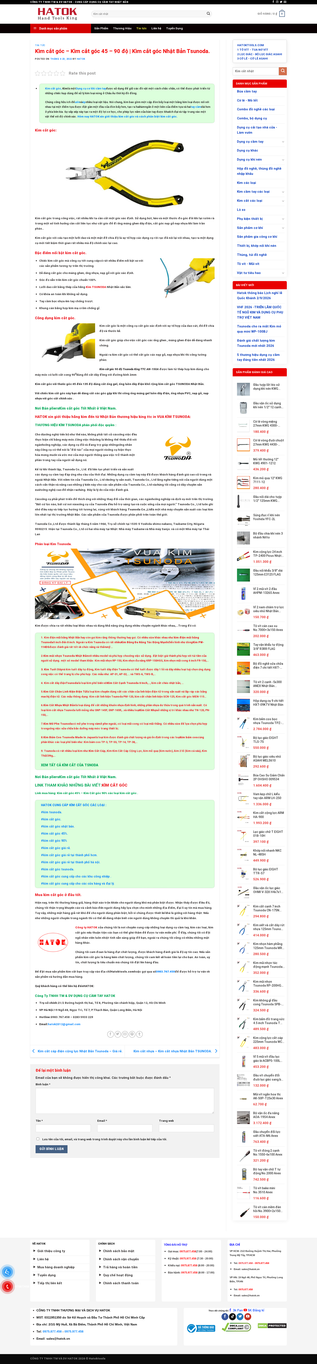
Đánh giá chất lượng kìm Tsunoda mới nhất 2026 (256, 343)
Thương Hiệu (122, 28)
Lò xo (241, 210)
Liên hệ (156, 28)
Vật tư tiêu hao (249, 273)
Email (102, 1120)
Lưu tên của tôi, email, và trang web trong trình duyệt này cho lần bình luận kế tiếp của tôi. (104, 1139)
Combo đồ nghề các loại (256, 109)
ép (84, 102)
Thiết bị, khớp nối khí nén (256, 246)
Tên (39, 1120)
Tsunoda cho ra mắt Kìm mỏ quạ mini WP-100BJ (259, 328)
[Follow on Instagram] (277, 2)
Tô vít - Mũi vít (248, 264)
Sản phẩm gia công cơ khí (257, 237)
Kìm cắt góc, (53, 88)
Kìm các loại (246, 183)
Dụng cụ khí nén (249, 159)
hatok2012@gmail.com (64, 1024)
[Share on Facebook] (110, 1034)
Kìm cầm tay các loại (253, 192)
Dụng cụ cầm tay (250, 142)
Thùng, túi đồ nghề (252, 255)
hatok (81, 59)
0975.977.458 (188, 1258)
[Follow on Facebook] (273, 2)
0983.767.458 (165, 971)
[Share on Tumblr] (139, 1034)
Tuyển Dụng (174, 28)
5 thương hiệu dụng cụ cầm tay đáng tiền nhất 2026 (258, 357)
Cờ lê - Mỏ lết (247, 100)
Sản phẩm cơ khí (250, 228)
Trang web (166, 1120)
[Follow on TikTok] (232, 1316)
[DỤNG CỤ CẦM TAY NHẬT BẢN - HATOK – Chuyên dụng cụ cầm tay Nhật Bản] (57, 14)
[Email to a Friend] (125, 1034)
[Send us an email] (285, 2)
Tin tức (141, 28)
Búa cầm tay (247, 91)
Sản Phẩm (101, 28)
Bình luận (43, 1084)
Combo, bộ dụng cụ (252, 118)
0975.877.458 (52, 1331)
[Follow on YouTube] (247, 1316)
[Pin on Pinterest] (132, 1034)
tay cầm (196, 106)
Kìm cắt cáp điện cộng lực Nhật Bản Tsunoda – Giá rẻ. (79, 1051)
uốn (77, 102)
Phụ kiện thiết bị (250, 219)
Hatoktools (97, 1358)
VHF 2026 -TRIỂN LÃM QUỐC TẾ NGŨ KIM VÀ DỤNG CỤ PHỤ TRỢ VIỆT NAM (260, 312)
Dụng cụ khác (247, 150)
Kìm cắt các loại (249, 201)
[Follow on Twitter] (281, 2)
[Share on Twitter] (118, 1034)
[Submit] (208, 14)
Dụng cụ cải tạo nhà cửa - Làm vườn (257, 130)
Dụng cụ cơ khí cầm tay (91, 88)
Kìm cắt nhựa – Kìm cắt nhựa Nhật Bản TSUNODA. (173, 1051)
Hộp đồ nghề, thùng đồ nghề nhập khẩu (259, 171)
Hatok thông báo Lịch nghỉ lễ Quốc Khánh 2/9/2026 (259, 295)
